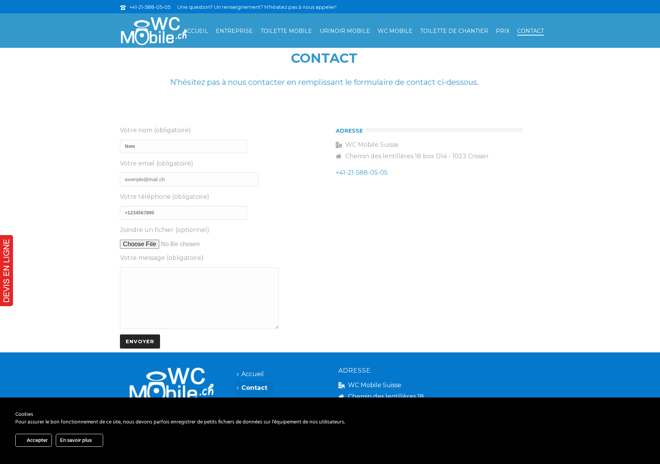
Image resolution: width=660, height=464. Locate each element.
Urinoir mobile (345, 31)
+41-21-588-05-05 (149, 7)
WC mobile (395, 31)
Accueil (195, 31)
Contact (530, 31)
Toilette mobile (286, 31)
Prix (503, 31)
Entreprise (234, 31)
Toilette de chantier (454, 31)
